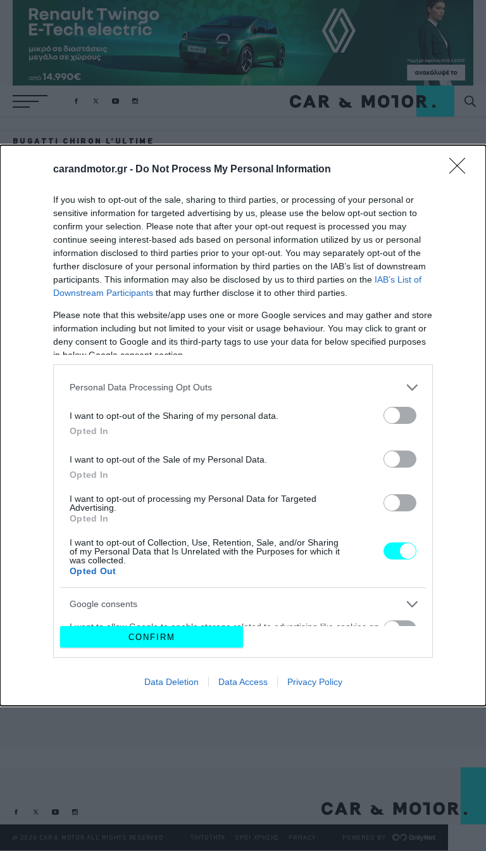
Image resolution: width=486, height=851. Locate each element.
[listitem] (243, 387)
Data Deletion (171, 682)
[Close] (461, 170)
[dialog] (243, 426)
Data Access (243, 682)
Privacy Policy (314, 682)
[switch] (399, 415)
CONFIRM (151, 637)
